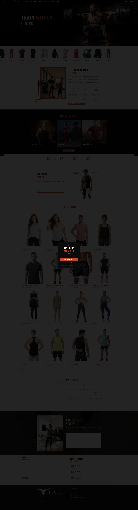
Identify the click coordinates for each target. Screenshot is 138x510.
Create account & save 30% (69, 259)
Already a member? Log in (69, 262)
